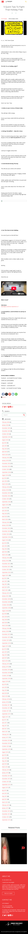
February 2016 (5, 769)
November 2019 (6, 637)
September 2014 (6, 820)
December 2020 (6, 599)
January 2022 (5, 560)
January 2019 (5, 666)
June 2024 (4, 481)
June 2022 (4, 546)
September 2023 (6, 501)
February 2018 (5, 699)
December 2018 (6, 669)
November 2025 (6, 431)
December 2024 (6, 463)
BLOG (4, 397)
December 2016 (6, 740)
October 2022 (5, 534)
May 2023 (4, 513)
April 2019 (4, 658)
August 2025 (5, 440)
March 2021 (5, 590)
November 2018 (6, 672)
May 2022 (4, 549)
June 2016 (4, 758)
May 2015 (4, 796)
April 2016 (4, 764)
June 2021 (4, 581)
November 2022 (6, 531)
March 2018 (5, 696)
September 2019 (6, 643)
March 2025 (5, 454)
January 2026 (5, 425)
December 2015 (6, 775)
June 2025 (4, 445)
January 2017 (5, 737)
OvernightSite (24, 931)
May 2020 (4, 619)
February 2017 (5, 734)
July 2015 (4, 790)
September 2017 (6, 713)
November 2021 (6, 566)
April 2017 (4, 728)
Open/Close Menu (2, 1)
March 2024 (5, 484)
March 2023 (5, 519)
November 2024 (6, 466)
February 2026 (5, 422)
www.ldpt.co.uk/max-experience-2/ (9, 306)
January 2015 (5, 808)
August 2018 (5, 681)
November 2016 (6, 743)
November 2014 (6, 814)
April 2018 (4, 693)
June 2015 (4, 793)
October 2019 (5, 640)
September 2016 (6, 749)
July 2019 (4, 649)
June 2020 (4, 616)
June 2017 (4, 722)
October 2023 (5, 498)
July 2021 (4, 578)
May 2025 (4, 448)
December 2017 (6, 705)
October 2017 (5, 711)
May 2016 (4, 761)
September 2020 (6, 607)
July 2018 (4, 684)
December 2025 (6, 428)
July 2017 (4, 719)
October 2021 (5, 569)
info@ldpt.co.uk (9, 907)
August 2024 (5, 475)
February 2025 (5, 457)
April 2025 (4, 451)
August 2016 (5, 752)
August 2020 (5, 610)
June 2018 (4, 687)
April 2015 (4, 799)
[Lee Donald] (8, 1)
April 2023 (4, 516)
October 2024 (5, 469)
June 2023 (4, 510)
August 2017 (5, 716)
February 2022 (5, 557)
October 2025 (5, 434)
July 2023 (4, 507)
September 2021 (6, 572)
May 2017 (4, 725)
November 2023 (6, 495)
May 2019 (4, 655)
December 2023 (6, 493)
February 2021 (5, 593)
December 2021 (6, 563)
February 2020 (5, 628)
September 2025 (6, 437)
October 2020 (5, 604)
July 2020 (4, 613)
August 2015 (5, 787)
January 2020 (5, 631)
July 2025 (4, 442)
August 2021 (5, 575)
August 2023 (5, 504)
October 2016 (5, 746)
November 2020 (6, 602)
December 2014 (6, 811)
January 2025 (5, 460)
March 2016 (5, 767)
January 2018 (5, 702)
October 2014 (5, 817)
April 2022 (4, 551)
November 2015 (6, 778)
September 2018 (6, 678)
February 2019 (5, 663)
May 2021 (4, 584)
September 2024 (6, 472)
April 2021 (4, 587)
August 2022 (5, 540)
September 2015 (6, 784)
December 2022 (6, 528)
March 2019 (5, 660)
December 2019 (6, 634)
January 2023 (5, 525)
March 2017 (5, 731)
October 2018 (5, 675)
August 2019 (5, 646)
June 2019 (4, 652)
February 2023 (5, 522)
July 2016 (4, 755)
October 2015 (5, 781)
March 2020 (5, 625)
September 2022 (6, 537)
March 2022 (5, 554)
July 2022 (4, 543)
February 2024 (5, 487)
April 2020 (4, 622)
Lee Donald (4, 18)
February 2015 (5, 805)
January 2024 (5, 490)
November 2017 (6, 708)
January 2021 (5, 596)
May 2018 (4, 690)
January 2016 (5, 772)
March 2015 (5, 802)
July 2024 (4, 478)
